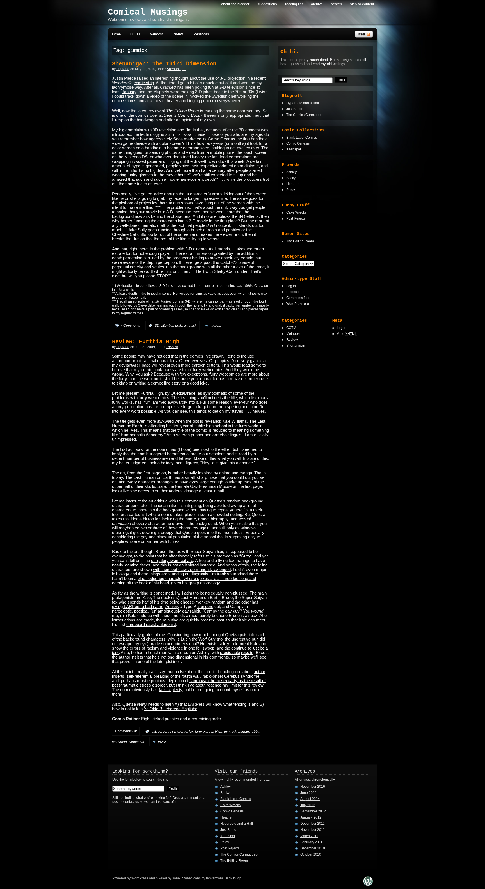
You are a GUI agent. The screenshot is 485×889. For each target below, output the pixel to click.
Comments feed (298, 298)
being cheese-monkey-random (198, 602)
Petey (290, 190)
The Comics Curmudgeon (306, 115)
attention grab (171, 326)
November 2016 (312, 787)
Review (177, 34)
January (129, 92)
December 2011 (312, 824)
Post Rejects (295, 218)
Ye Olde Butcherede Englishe (170, 709)
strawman (119, 742)
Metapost (156, 34)
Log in (291, 286)
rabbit (255, 731)
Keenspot (293, 149)
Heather (292, 184)
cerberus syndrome (172, 731)
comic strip (144, 83)
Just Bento (294, 109)
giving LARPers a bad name (137, 606)
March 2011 (309, 836)
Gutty (246, 556)
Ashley (171, 606)
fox (191, 731)
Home (116, 34)
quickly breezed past (205, 620)
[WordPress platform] (368, 884)
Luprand (122, 69)
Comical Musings (148, 12)
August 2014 (310, 799)
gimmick (190, 326)
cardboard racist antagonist (151, 624)
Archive (317, 4)
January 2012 (310, 817)
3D (157, 326)
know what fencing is (231, 704)
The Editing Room (300, 241)
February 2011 (311, 842)
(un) (154, 611)
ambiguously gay (173, 611)
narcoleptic (122, 611)
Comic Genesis (298, 143)
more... (216, 326)
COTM (135, 34)
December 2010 (312, 848)
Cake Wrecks (296, 212)
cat (154, 731)
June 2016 (308, 793)
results (247, 652)
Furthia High (152, 393)
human (243, 731)
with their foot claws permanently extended (192, 569)
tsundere (205, 606)
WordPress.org (297, 304)
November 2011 (312, 830)
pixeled (161, 878)
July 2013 (307, 805)
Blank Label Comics (301, 138)
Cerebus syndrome (241, 676)
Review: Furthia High (145, 342)
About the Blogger (235, 4)
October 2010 (310, 854)
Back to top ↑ (234, 878)
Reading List (294, 4)
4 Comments (130, 326)
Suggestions (267, 4)
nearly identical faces (131, 565)
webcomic (136, 742)
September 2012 (313, 811)
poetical (141, 611)
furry (198, 731)
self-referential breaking (148, 676)
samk (176, 878)
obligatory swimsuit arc (172, 560)
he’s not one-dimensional (175, 657)
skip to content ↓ (363, 4)
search (336, 4)
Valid (347, 334)
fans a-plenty (170, 689)
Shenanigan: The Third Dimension (164, 64)
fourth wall (191, 676)
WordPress (139, 878)
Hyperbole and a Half (302, 103)
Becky (291, 178)
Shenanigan (200, 34)
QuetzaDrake (183, 393)
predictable (230, 652)
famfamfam (214, 878)
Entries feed (295, 292)
